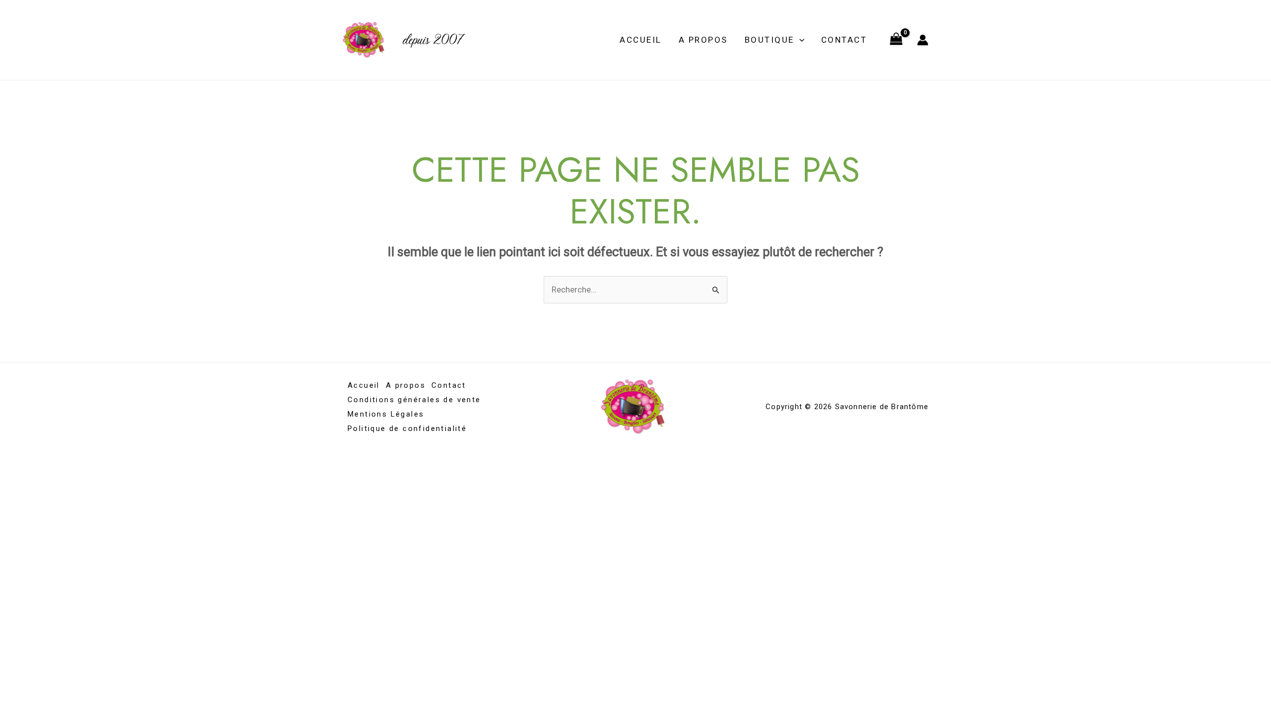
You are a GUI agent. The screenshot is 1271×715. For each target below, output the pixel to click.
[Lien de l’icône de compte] (922, 40)
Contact (844, 40)
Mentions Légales (386, 414)
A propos (703, 40)
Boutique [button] (769, 40)
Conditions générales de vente (414, 399)
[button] (799, 40)
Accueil (641, 40)
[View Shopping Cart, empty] (896, 40)
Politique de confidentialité (407, 428)
